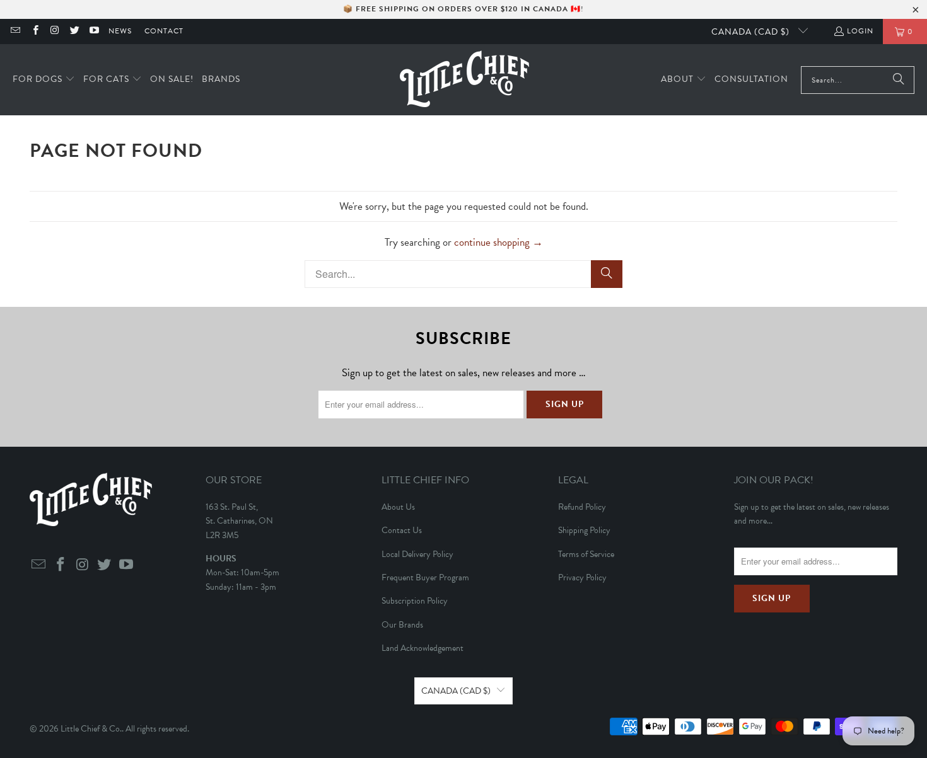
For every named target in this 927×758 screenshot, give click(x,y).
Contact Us (402, 530)
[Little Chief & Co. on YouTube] (93, 31)
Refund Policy (582, 507)
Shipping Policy (584, 530)
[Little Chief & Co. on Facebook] (34, 31)
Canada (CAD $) (751, 31)
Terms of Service (586, 554)
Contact (164, 31)
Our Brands (402, 624)
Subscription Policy (415, 600)
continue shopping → (498, 242)
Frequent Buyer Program (425, 577)
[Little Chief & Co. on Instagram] (54, 31)
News (120, 31)
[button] (44, 79)
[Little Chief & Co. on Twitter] (74, 31)
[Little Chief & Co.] (464, 79)
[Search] (898, 80)
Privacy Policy (582, 577)
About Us (398, 507)
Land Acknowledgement (423, 648)
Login (860, 31)
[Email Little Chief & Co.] (14, 31)
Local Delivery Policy (417, 554)
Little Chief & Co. (91, 728)
